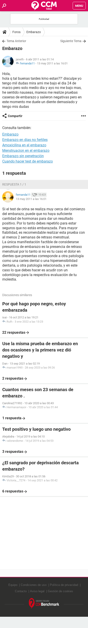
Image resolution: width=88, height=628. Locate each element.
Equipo (12, 585)
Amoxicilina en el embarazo (24, 145)
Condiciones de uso (33, 585)
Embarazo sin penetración (23, 156)
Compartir (15, 116)
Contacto (21, 591)
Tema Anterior (16, 41)
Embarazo (33, 32)
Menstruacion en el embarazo (25, 150)
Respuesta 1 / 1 (14, 184)
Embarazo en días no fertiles (25, 140)
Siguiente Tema (70, 41)
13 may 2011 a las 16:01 (52, 63)
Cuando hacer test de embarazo (27, 161)
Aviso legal (37, 591)
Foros (16, 32)
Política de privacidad (64, 585)
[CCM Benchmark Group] (44, 603)
